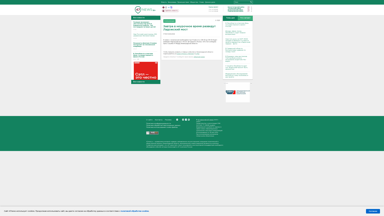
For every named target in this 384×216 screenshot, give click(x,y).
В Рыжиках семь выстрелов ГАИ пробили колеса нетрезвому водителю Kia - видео (236, 59)
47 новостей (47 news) (206, 119)
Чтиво (201, 2)
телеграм (169, 7)
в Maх (197, 53)
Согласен (373, 211)
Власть (164, 2)
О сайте (149, 119)
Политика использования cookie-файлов (162, 127)
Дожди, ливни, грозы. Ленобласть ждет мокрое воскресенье (235, 32)
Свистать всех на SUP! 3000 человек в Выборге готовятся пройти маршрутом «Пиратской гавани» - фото (237, 41)
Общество (194, 2)
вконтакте (166, 7)
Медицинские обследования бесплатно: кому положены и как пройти (236, 75)
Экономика (172, 2)
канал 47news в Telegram (185, 53)
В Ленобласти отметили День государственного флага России (237, 25)
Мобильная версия (163, 7)
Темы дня (230, 18)
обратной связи (199, 57)
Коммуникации (169, 21)
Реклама (168, 119)
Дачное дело (210, 2)
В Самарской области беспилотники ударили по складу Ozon (235, 50)
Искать (251, 2)
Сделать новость (171, 10)
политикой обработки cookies (135, 211)
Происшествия (183, 2)
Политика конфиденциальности (158, 123)
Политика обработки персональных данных (163, 125)
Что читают (245, 18)
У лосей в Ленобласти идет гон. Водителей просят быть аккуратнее (236, 67)
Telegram (186, 120)
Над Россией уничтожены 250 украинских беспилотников (145, 36)
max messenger (171, 7)
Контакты (158, 119)
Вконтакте (183, 120)
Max (189, 120)
